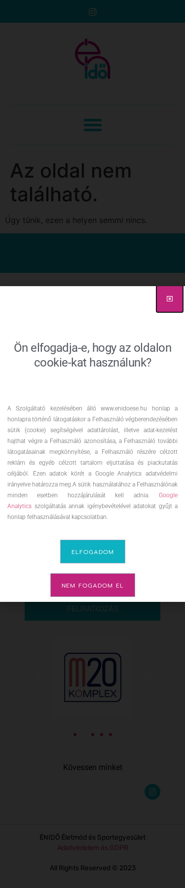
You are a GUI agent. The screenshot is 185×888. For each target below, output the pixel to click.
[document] (92, 444)
